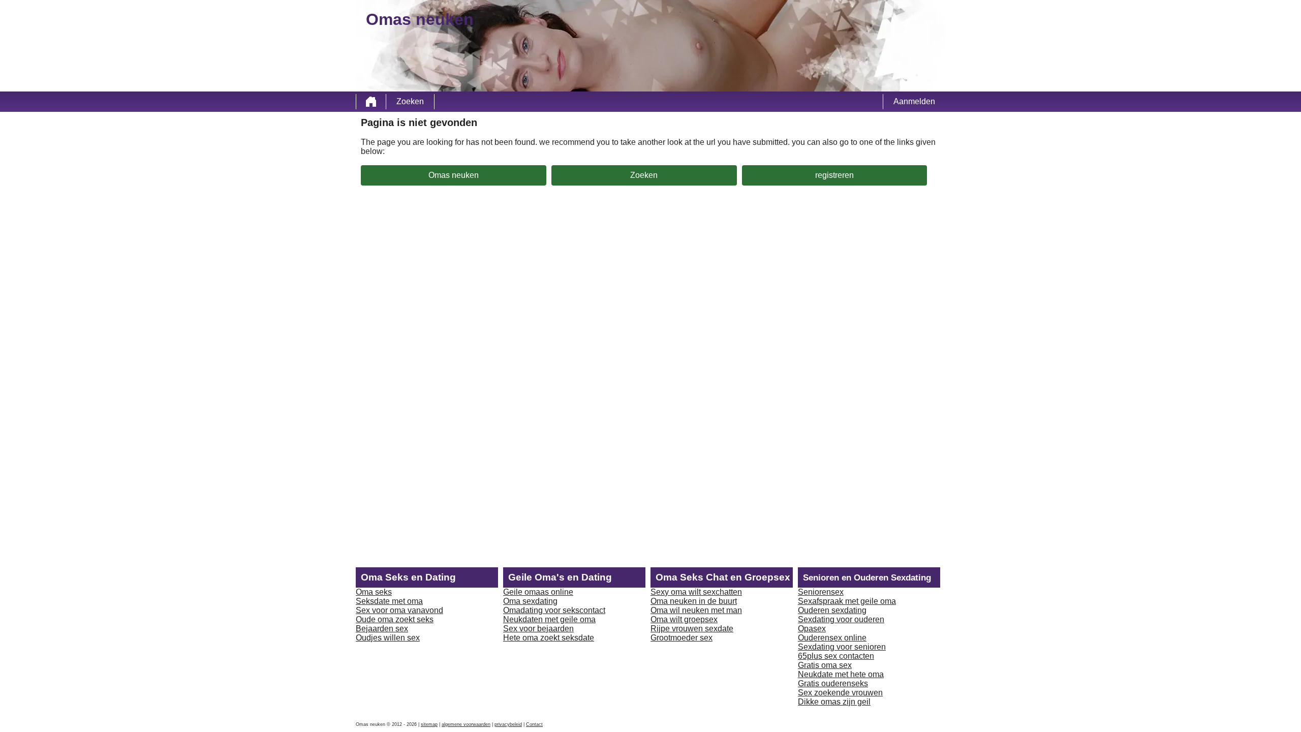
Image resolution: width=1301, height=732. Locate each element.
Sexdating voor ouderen (841, 619)
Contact (534, 724)
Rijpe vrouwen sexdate (691, 628)
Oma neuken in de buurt (693, 601)
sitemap (429, 724)
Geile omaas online (538, 592)
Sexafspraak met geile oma (847, 601)
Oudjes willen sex (388, 637)
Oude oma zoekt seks (394, 619)
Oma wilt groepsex (684, 619)
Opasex (812, 628)
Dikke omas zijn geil (834, 701)
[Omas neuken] (371, 101)
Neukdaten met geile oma (549, 619)
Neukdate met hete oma (841, 674)
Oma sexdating (530, 601)
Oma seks (374, 592)
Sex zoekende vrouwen (840, 692)
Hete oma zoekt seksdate (548, 637)
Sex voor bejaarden (538, 628)
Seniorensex (821, 592)
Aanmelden (914, 101)
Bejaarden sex (382, 628)
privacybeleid (508, 724)
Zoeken (410, 101)
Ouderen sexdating (832, 610)
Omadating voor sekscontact (554, 610)
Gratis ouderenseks (833, 683)
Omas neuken (453, 175)
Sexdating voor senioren (842, 647)
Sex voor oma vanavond (399, 610)
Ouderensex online (832, 637)
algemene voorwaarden (466, 724)
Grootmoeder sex (681, 637)
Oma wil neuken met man (696, 610)
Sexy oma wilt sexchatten (696, 592)
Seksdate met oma (389, 601)
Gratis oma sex (825, 665)
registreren (834, 175)
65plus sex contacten (836, 656)
